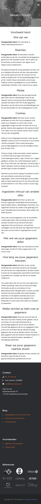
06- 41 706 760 (10, 377)
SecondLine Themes (30, 499)
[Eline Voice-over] (4, 5)
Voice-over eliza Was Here (14, 418)
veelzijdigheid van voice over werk (17, 415)
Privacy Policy (10, 447)
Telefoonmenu (10, 422)
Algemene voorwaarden (14, 443)
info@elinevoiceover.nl (13, 384)
